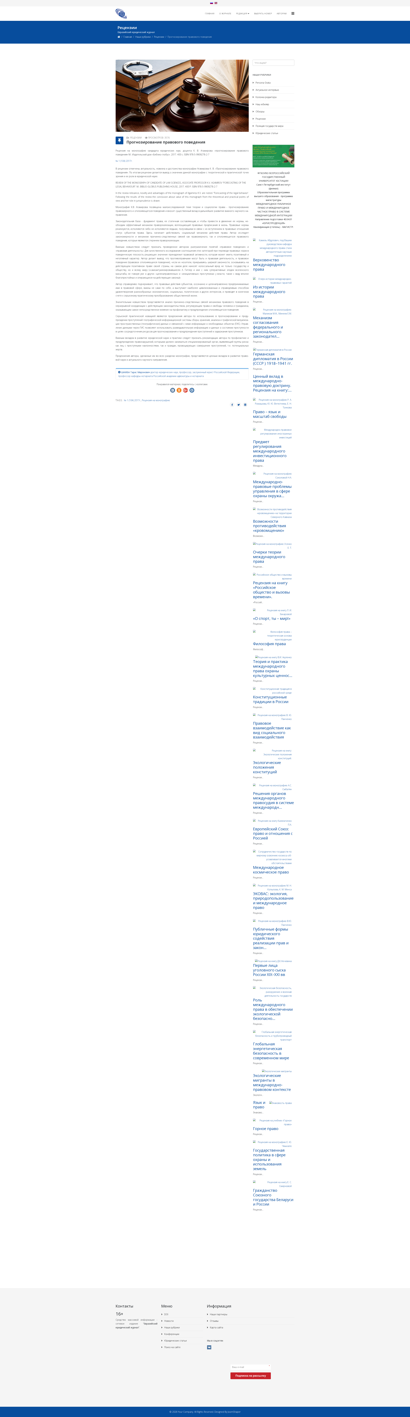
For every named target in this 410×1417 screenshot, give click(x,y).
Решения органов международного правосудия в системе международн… (273, 800)
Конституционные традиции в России (270, 699)
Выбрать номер (263, 13)
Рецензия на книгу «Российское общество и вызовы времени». (271, 589)
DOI (166, 1314)
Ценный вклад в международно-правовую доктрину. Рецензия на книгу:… (272, 383)
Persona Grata (263, 82)
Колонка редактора (265, 97)
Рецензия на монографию (156, 400)
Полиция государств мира (269, 125)
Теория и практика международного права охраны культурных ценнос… (272, 668)
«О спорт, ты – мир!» (271, 618)
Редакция (241, 13)
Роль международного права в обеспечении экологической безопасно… (273, 1009)
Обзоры (259, 111)
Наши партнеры (218, 1314)
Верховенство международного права (269, 264)
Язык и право (259, 1105)
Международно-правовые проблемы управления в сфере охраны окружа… (272, 488)
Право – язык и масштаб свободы (270, 414)
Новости (169, 1320)
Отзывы (213, 1320)
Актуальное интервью (267, 89)
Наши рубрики (143, 36)
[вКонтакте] (209, 1347)
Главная (209, 13)
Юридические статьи (266, 133)
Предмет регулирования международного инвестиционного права (270, 451)
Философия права (269, 643)
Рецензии (159, 36)
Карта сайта (216, 1327)
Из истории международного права (269, 291)
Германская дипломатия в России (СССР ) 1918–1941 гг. (273, 358)
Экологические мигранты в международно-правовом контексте (272, 1082)
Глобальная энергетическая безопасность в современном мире (271, 1050)
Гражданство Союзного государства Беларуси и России (273, 1197)
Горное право (265, 1128)
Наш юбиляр (262, 104)
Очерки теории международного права (269, 556)
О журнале (225, 13)
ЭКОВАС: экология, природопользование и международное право (273, 900)
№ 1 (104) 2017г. (124, 160)
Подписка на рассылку (250, 1375)
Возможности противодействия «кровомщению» (269, 526)
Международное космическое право (271, 870)
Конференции (171, 1334)
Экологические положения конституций (267, 767)
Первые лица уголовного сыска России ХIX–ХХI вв (269, 970)
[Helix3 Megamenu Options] (292, 13)
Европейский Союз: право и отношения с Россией (273, 833)
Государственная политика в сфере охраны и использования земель (269, 1159)
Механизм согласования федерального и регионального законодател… (268, 327)
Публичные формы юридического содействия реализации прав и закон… (271, 938)
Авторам (282, 13)
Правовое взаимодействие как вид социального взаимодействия (272, 730)
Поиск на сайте (172, 1347)
